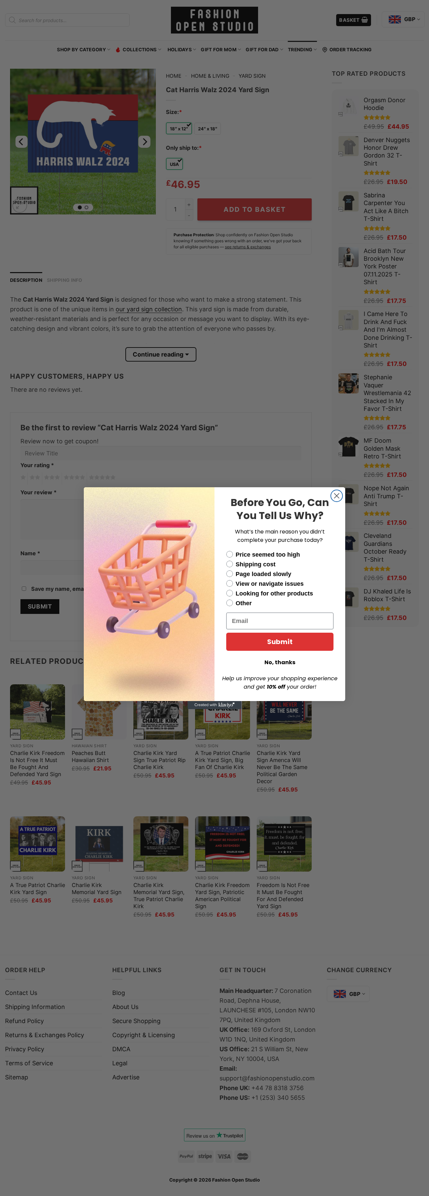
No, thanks (279, 662)
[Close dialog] (337, 496)
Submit (280, 641)
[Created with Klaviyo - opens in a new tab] (214, 705)
